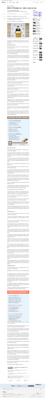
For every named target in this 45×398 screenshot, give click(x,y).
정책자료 (14, 2)
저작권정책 (9, 371)
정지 (39, 384)
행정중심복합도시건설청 (12, 13)
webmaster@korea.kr (22, 394)
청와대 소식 (34, 2)
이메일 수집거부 (12, 396)
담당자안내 (12, 371)
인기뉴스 (35, 37)
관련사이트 (37, 393)
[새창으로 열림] (27, 13)
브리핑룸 (10, 2)
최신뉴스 (40, 37)
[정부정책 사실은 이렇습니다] (37, 15)
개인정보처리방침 (4, 396)
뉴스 (7, 2)
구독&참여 (17, 2)
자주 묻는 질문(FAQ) (16, 396)
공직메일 (38, 2)
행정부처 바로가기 (39, 394)
